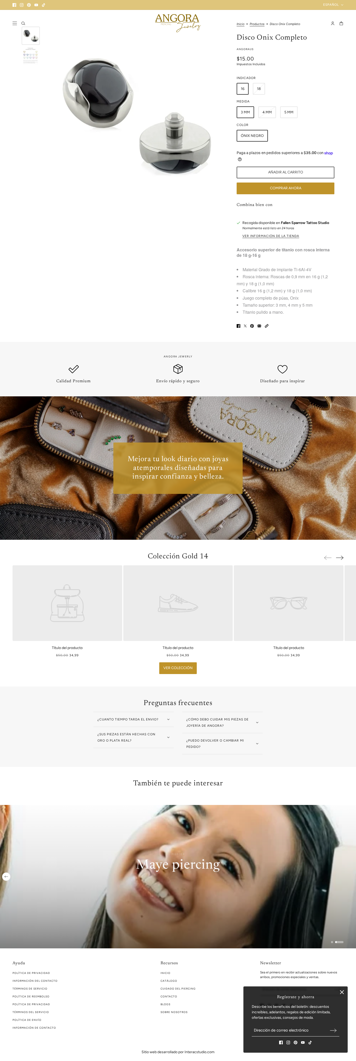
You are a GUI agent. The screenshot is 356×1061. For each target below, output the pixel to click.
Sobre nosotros (174, 1012)
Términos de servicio (30, 988)
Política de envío (27, 1020)
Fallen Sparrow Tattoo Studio (305, 223)
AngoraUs (245, 49)
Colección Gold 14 (178, 556)
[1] (332, 942)
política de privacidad (31, 973)
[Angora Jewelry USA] (178, 23)
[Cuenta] (332, 23)
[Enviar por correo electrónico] (259, 326)
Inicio (165, 973)
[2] (339, 942)
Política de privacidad (31, 1004)
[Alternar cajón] (15, 23)
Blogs (165, 1004)
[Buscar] (23, 23)
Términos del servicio (31, 1012)
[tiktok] (43, 5)
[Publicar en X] (245, 326)
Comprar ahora (285, 188)
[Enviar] (333, 1030)
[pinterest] (29, 5)
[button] (266, 326)
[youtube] (36, 5)
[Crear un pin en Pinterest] (252, 326)
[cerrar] (342, 992)
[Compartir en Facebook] (238, 326)
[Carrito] (341, 23)
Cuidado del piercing (178, 988)
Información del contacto (35, 981)
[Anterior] (6, 876)
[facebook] (14, 5)
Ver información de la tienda (270, 236)
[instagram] (21, 5)
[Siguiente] (340, 558)
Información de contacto (34, 1027)
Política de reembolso (31, 996)
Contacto (169, 996)
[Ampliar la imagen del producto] (137, 115)
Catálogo (169, 981)
